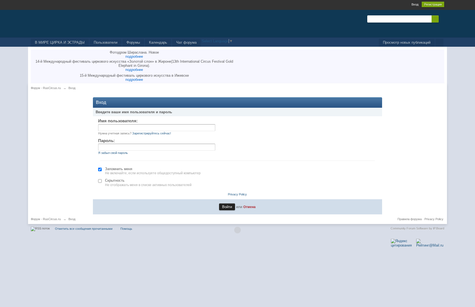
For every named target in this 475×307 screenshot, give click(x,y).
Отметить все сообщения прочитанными (83, 228)
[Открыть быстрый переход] (439, 43)
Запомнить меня (118, 169)
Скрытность (115, 180)
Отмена (249, 207)
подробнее (134, 56)
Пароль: (106, 140)
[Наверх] (237, 230)
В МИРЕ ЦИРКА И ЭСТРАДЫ (60, 42)
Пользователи (105, 42)
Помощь (126, 228)
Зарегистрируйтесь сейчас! (151, 133)
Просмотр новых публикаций (406, 42)
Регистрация (433, 4)
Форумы (133, 42)
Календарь (158, 42)
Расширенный (442, 18)
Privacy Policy (237, 194)
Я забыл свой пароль (113, 152)
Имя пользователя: (118, 120)
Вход (415, 4)
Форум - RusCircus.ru (46, 219)
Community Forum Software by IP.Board (417, 228)
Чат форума (186, 42)
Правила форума (409, 219)
